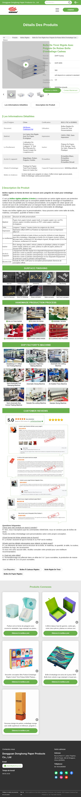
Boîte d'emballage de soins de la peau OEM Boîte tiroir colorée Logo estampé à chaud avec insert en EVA (60, 676)
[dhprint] (61, 773)
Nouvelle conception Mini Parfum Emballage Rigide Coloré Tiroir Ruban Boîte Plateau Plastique (20, 676)
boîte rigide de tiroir (53, 569)
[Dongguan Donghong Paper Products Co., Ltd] (13, 10)
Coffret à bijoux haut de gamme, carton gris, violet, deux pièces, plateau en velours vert (60, 627)
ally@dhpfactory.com (14, 766)
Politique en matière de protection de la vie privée (10, 793)
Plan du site (22, 793)
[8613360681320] (56, 773)
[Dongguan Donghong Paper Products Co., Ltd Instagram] (56, 777)
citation (71, 10)
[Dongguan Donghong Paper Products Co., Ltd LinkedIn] (61, 777)
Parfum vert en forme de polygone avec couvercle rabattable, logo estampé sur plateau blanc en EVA (20, 627)
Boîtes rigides (24, 37)
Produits (14, 37)
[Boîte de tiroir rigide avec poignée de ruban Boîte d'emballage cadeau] (25, 64)
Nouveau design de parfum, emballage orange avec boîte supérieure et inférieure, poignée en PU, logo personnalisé (20, 725)
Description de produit (45, 105)
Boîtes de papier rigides (13, 574)
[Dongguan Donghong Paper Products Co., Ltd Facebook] (71, 773)
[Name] (69, 2)
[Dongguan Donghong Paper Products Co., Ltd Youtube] (66, 777)
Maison (6, 37)
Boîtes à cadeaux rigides (29, 569)
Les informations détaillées (16, 105)
